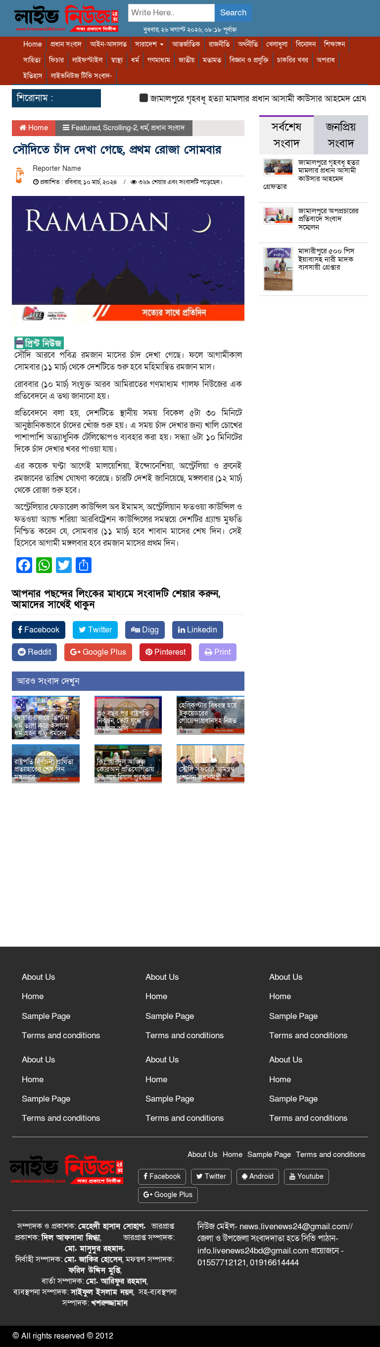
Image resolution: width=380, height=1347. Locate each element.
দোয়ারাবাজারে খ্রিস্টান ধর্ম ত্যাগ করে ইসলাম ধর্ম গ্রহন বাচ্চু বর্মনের (41, 725)
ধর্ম (135, 60)
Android (260, 1176)
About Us (38, 977)
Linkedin (201, 630)
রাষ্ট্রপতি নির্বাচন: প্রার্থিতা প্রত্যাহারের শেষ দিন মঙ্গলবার (43, 769)
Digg (149, 630)
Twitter (99, 630)
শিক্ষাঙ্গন (334, 44)
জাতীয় (186, 60)
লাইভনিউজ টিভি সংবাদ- (81, 76)
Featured (85, 128)
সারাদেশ (147, 44)
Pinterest (169, 652)
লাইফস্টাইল (87, 60)
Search (233, 12)
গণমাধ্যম (158, 60)
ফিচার (56, 60)
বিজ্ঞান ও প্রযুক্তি (249, 60)
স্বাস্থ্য (117, 60)
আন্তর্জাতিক (186, 44)
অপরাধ (326, 60)
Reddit (38, 652)
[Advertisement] (190, 872)
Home (32, 44)
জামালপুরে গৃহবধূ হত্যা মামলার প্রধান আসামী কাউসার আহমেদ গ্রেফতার (256, 98)
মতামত (212, 60)
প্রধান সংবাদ (66, 44)
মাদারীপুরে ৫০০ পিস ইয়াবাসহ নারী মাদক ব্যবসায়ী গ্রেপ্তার (326, 259)
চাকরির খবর (292, 60)
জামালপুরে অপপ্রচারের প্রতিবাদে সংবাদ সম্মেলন (328, 219)
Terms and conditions (61, 1035)
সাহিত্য (32, 60)
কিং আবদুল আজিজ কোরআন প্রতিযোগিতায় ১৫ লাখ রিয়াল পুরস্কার (125, 769)
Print (221, 652)
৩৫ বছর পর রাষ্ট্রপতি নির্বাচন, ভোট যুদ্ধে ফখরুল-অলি (123, 721)
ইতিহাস (33, 76)
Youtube (309, 1176)
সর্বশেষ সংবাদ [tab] (286, 135)
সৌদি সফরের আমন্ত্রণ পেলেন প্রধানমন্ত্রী (206, 773)
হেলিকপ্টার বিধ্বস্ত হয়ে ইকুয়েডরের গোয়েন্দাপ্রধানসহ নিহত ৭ (208, 717)
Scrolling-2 (120, 128)
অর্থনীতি (248, 44)
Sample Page (46, 1016)
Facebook (40, 630)
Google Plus (103, 652)
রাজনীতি (219, 44)
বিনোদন (306, 44)
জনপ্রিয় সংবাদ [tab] (341, 135)
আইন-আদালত (108, 44)
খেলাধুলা (276, 44)
